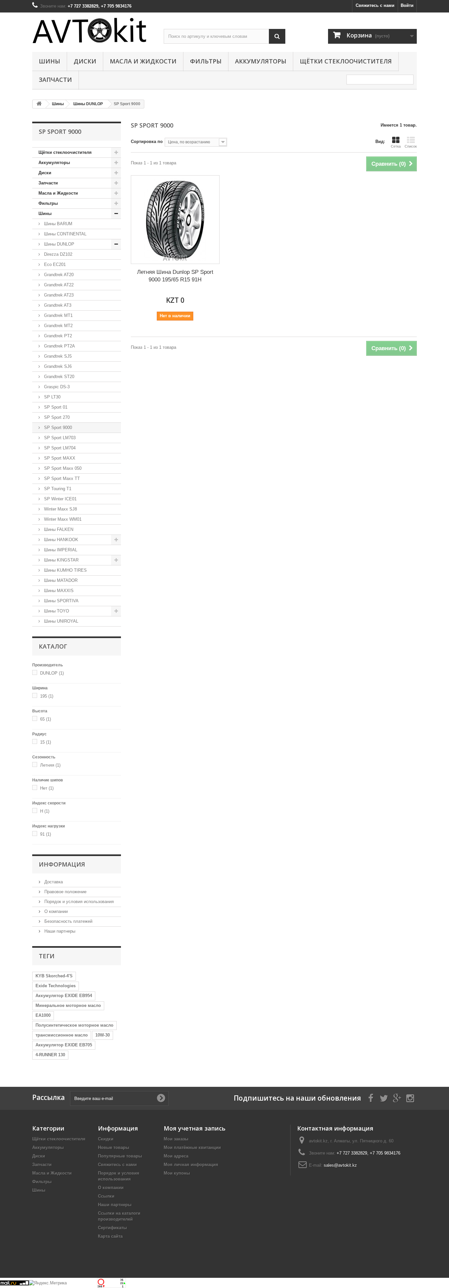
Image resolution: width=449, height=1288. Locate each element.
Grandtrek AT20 (58, 274)
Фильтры (206, 61)
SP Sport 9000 (57, 427)
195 (46, 696)
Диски (85, 61)
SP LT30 (51, 396)
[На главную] (39, 104)
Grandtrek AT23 (58, 295)
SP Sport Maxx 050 (62, 468)
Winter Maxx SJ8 (60, 509)
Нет (47, 788)
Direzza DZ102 (57, 254)
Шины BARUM (57, 223)
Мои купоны (177, 1173)
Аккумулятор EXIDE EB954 (63, 995)
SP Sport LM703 (59, 437)
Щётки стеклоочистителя (346, 61)
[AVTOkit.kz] (93, 30)
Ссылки (106, 1196)
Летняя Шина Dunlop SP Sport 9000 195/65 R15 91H (175, 276)
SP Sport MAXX (59, 458)
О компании (55, 911)
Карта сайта (110, 1236)
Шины (49, 61)
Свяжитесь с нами (375, 5)
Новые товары (113, 1147)
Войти (407, 5)
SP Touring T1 (57, 488)
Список (411, 146)
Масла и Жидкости (143, 61)
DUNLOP (52, 673)
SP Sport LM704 (59, 447)
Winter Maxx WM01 (62, 519)
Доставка (53, 881)
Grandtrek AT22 (58, 284)
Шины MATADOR (60, 580)
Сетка (396, 146)
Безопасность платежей (67, 921)
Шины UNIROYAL (60, 621)
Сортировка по (147, 141)
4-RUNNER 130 (50, 1054)
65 (45, 719)
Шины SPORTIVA (61, 600)
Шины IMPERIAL (60, 549)
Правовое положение (64, 891)
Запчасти (55, 79)
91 (45, 834)
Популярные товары (120, 1156)
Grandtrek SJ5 (57, 356)
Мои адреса (176, 1156)
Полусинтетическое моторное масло (74, 1025)
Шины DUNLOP (58, 244)
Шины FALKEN (58, 529)
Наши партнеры (59, 931)
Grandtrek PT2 (57, 335)
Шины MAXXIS (58, 590)
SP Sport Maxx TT (61, 478)
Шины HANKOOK (60, 539)
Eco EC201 (54, 264)
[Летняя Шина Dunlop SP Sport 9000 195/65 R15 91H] (175, 220)
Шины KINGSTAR (61, 560)
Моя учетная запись (194, 1128)
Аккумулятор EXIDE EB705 (63, 1044)
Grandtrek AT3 (57, 305)
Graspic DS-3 (56, 386)
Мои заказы (176, 1138)
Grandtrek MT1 (58, 315)
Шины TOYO (56, 610)
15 (45, 742)
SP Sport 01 (55, 407)
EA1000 (43, 1015)
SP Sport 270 (56, 417)
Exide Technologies (55, 985)
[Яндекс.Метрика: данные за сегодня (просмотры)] (48, 1283)
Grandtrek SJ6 (57, 366)
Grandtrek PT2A (59, 346)
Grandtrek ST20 (58, 376)
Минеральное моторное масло (68, 1005)
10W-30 (102, 1035)
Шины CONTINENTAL (64, 233)
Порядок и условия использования (78, 901)
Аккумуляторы (260, 61)
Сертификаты (112, 1227)
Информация (62, 864)
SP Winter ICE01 (60, 498)
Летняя (50, 765)
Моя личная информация (191, 1164)
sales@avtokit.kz (340, 1165)
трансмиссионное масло (61, 1035)
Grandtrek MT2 (58, 325)
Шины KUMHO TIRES (65, 570)
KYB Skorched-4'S (54, 975)
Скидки (105, 1138)
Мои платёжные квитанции (192, 1147)
